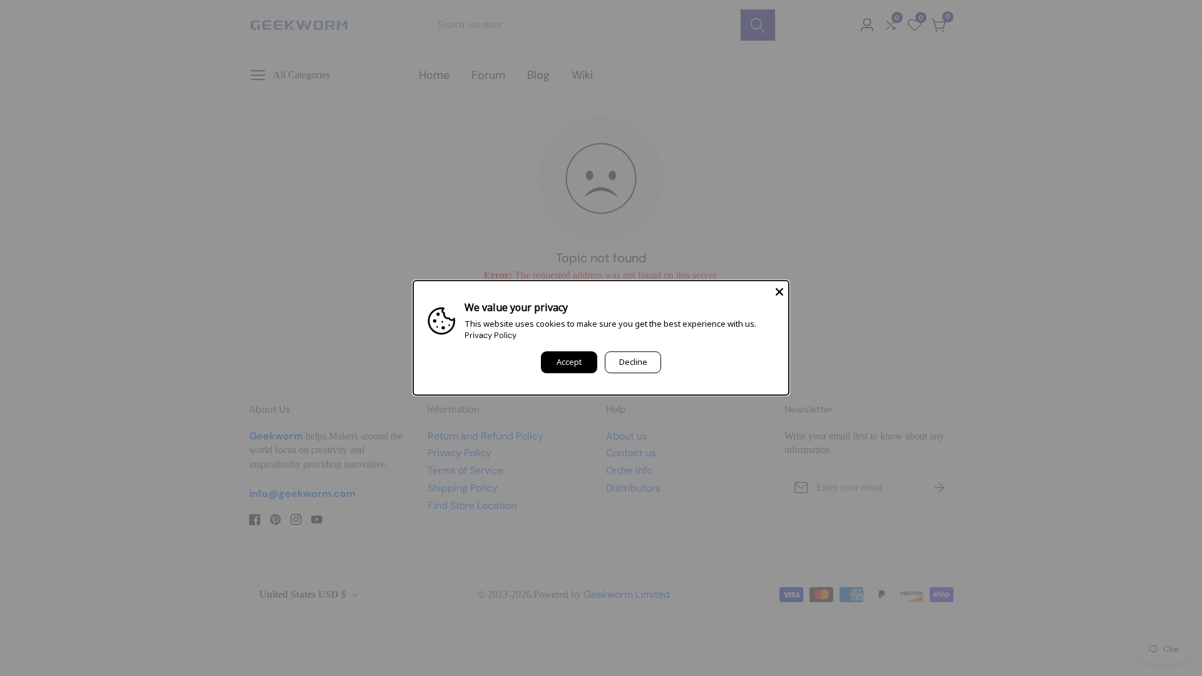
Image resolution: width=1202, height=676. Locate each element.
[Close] (779, 290)
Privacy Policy (490, 335)
